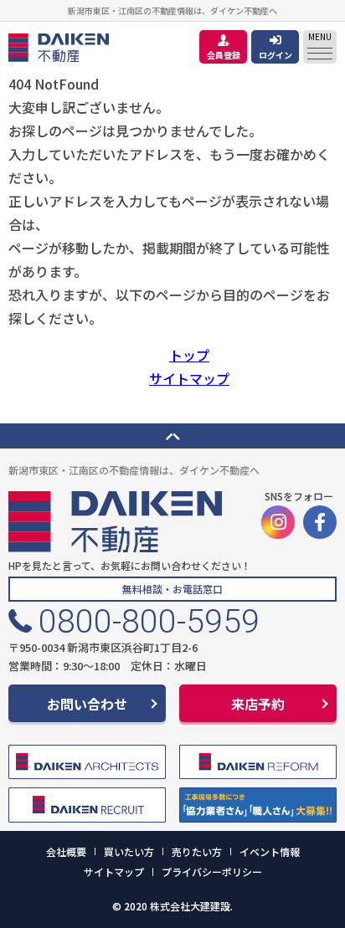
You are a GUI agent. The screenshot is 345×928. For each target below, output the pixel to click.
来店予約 (258, 704)
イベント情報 (269, 851)
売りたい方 (197, 851)
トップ (189, 355)
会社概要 (66, 851)
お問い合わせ (87, 704)
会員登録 (223, 55)
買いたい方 (129, 851)
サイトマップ (189, 378)
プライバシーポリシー (212, 871)
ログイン (275, 55)
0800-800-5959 (149, 621)
